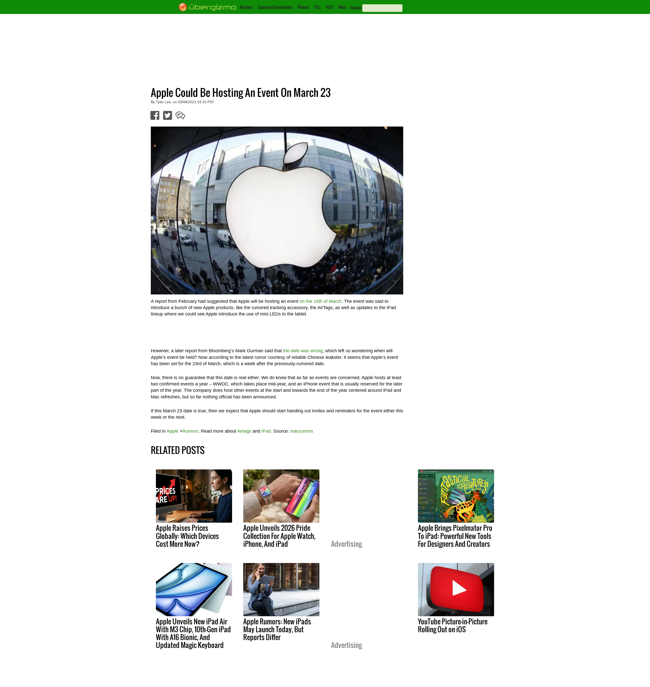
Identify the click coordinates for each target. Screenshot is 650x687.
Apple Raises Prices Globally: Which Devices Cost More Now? (187, 536)
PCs (317, 7)
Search (355, 8)
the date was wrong (303, 350)
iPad (266, 431)
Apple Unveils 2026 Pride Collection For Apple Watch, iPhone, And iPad (279, 536)
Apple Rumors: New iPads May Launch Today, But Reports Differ (277, 629)
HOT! (329, 7)
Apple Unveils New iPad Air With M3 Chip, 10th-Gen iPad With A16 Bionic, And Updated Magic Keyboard (193, 633)
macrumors (301, 431)
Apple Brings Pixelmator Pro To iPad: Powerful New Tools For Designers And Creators (455, 536)
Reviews (246, 7)
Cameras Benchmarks (275, 7)
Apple (172, 431)
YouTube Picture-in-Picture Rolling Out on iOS (453, 625)
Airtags (244, 431)
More (342, 7)
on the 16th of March (321, 301)
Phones (303, 7)
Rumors (190, 431)
